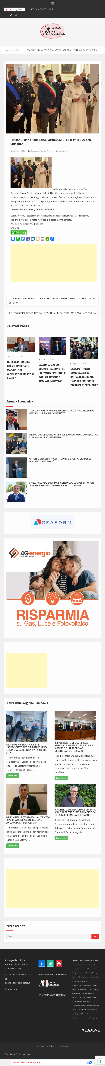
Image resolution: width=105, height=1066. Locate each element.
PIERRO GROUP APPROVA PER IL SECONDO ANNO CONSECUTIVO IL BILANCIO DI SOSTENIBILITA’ (63, 436)
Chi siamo (41, 1046)
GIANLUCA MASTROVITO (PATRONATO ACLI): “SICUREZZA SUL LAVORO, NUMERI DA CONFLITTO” (61, 412)
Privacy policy (12, 989)
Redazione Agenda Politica (41, 151)
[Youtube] (16, 15)
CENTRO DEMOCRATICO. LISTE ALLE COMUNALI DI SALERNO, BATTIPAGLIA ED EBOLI (51, 313)
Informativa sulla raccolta (26, 1062)
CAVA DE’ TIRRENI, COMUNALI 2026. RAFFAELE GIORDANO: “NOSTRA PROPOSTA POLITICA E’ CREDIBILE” (84, 377)
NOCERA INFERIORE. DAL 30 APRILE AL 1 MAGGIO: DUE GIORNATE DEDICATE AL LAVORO (20, 370)
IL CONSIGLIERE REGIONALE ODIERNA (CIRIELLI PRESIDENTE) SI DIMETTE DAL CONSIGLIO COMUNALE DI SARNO (76, 812)
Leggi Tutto (13, 775)
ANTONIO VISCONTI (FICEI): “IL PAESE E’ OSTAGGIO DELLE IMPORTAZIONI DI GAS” (60, 460)
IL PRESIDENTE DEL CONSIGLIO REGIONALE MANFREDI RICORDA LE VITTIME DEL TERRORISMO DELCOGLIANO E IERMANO (74, 746)
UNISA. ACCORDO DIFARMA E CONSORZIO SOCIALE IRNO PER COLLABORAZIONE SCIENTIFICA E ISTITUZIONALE (61, 484)
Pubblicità (53, 1046)
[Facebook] (6, 15)
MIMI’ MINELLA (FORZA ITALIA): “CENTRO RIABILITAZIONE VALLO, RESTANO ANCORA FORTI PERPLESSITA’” (28, 820)
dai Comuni (63, 151)
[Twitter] (11, 15)
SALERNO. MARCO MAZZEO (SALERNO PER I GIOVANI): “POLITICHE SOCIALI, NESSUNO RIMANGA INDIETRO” (52, 373)
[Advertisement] (54, 263)
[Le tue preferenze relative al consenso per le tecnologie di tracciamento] (100, 1061)
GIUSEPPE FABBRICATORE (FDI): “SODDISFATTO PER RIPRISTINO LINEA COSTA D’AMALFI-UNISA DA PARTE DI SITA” (26, 748)
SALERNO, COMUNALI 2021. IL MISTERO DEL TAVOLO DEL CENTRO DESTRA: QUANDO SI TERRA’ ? (52, 300)
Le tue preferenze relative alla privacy (64, 1062)
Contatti (64, 1046)
